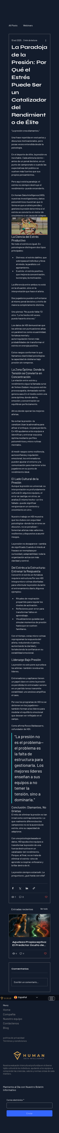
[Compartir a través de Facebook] (12, 888)
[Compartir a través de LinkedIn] (26, 888)
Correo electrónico (15, 1100)
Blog (6, 1027)
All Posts (13, 25)
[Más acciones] (46, 40)
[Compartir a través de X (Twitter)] (19, 888)
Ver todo (44, 909)
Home (6, 1009)
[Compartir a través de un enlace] (34, 888)
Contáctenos (11, 1023)
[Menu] (51, 998)
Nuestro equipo (12, 1018)
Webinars (28, 25)
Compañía (9, 1014)
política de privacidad (13, 1037)
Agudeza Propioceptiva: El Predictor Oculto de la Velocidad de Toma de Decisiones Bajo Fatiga (29, 943)
